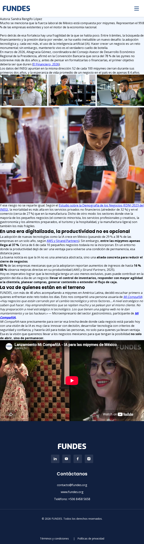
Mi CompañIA (132, 297)
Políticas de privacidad (90, 538)
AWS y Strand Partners (63, 241)
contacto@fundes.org (72, 485)
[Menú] (136, 8)
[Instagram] (89, 459)
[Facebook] (78, 459)
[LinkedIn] (55, 459)
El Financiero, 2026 (46, 64)
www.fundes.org (72, 492)
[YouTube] (66, 459)
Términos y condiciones (55, 538)
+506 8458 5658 (79, 499)
